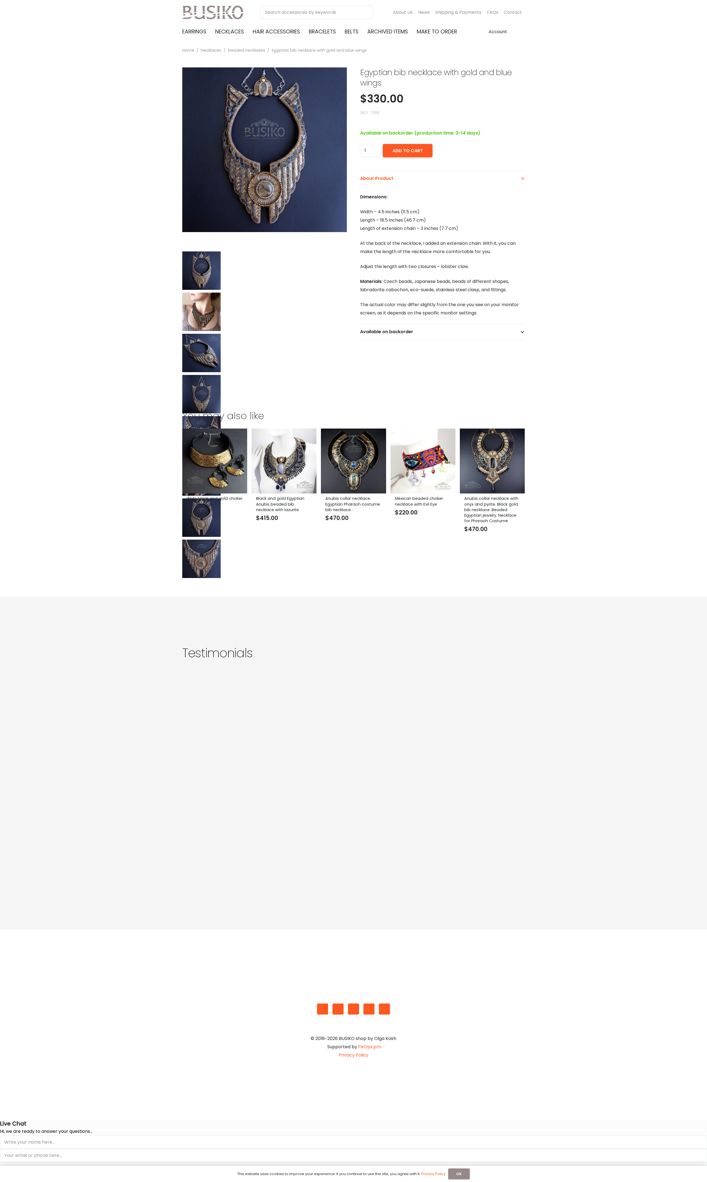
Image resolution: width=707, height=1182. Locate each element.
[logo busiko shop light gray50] (212, 12)
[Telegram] (384, 1009)
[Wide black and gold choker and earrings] (214, 432)
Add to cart (407, 151)
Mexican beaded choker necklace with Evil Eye (419, 501)
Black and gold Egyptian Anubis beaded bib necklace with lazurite (280, 504)
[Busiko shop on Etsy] (322, 1009)
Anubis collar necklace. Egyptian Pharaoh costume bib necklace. (352, 504)
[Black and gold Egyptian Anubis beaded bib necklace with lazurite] (284, 432)
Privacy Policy (353, 1055)
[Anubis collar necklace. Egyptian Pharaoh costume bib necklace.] (353, 432)
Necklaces (211, 50)
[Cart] (518, 32)
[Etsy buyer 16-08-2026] (263, 766)
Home (188, 50)
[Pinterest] (368, 1009)
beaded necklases (246, 50)
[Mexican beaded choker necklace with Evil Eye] (423, 432)
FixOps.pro (369, 1047)
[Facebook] (338, 1009)
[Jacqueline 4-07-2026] (443, 766)
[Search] (366, 12)
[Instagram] (353, 1009)
